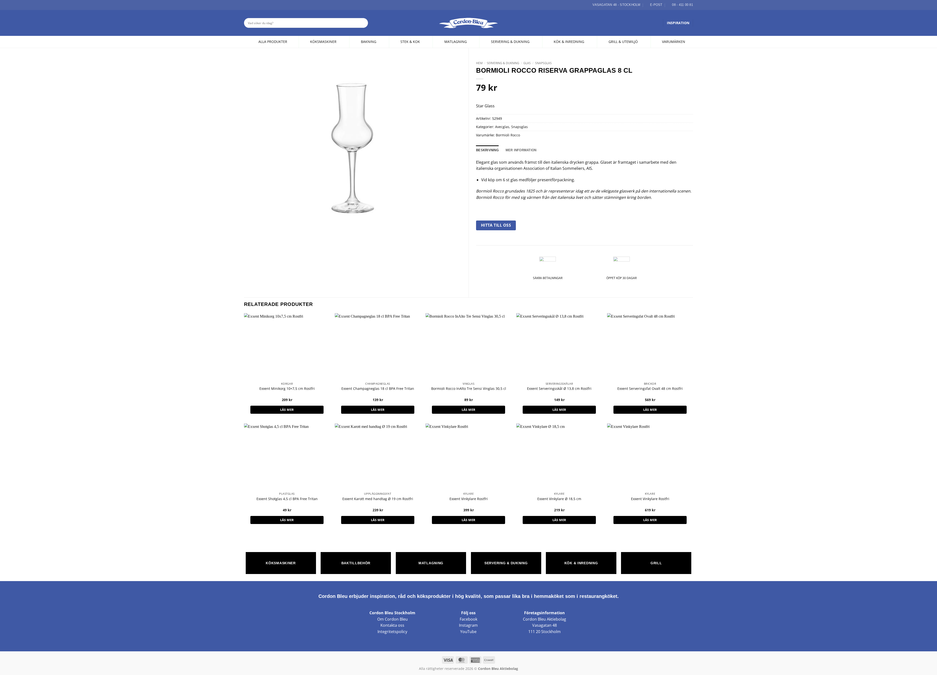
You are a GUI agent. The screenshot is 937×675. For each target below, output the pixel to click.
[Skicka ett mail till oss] (258, 5)
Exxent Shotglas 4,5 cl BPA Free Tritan (287, 499)
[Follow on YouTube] (263, 5)
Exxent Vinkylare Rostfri (468, 499)
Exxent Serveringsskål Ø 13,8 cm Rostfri (559, 388)
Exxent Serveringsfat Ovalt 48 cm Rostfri (650, 388)
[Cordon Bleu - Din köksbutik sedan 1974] (468, 23)
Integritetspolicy (392, 631)
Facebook (468, 619)
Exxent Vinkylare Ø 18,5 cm (559, 499)
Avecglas (502, 126)
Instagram (468, 625)
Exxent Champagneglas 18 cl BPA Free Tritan (377, 388)
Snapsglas (543, 63)
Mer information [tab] (521, 150)
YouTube (468, 631)
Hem (479, 63)
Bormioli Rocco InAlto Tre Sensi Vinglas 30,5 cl (468, 388)
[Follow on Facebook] (246, 5)
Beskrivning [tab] (487, 150)
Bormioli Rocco (508, 135)
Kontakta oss (392, 625)
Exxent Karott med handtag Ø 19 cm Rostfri (377, 499)
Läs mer (287, 409)
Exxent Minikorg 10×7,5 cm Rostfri (287, 388)
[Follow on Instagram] (252, 5)
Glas (527, 63)
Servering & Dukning (503, 63)
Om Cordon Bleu (392, 619)
